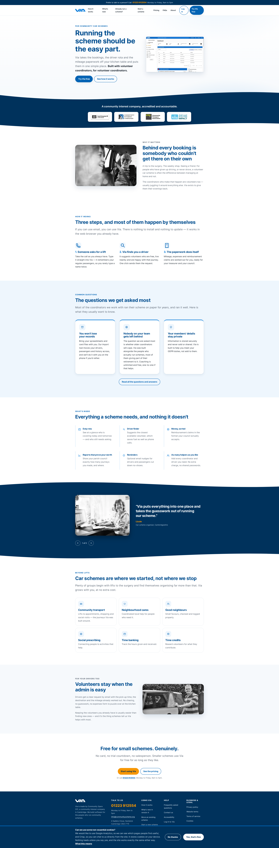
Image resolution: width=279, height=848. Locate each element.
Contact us (168, 812)
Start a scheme (141, 10)
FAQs (165, 10)
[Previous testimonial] (77, 543)
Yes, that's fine (193, 837)
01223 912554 (139, 2)
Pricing (156, 10)
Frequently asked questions (171, 806)
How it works (90, 10)
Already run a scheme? (120, 10)
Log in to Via (169, 822)
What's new (105, 10)
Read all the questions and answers (139, 382)
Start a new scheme (149, 824)
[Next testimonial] (91, 543)
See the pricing (150, 771)
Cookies (189, 821)
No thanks (173, 837)
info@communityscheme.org (123, 817)
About (173, 10)
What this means (83, 843)
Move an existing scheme (148, 818)
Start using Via (128, 771)
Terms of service (193, 816)
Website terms (192, 812)
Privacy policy (192, 807)
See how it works (105, 79)
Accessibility (169, 817)
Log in (183, 10)
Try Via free (195, 10)
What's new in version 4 (147, 811)
